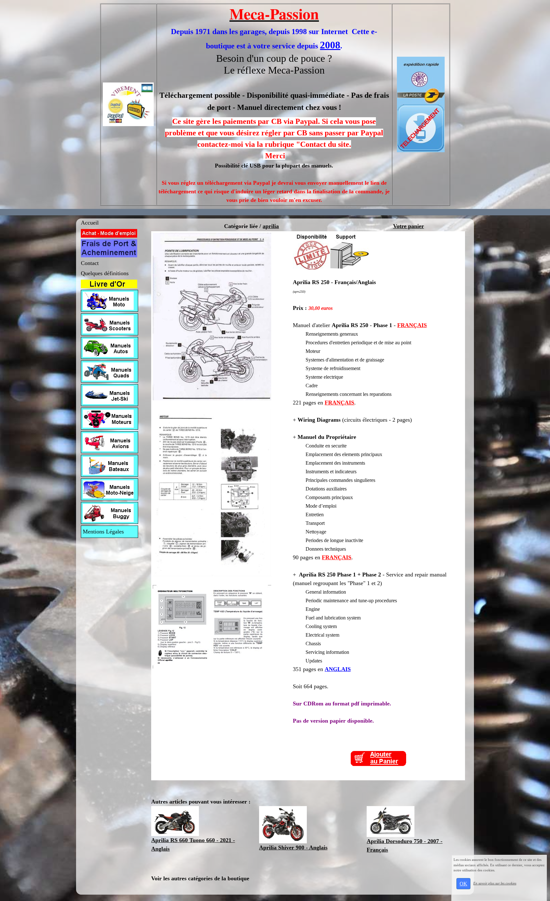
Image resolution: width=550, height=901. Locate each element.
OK (463, 883)
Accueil (90, 222)
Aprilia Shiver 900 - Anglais (293, 847)
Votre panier (408, 226)
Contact (90, 263)
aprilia (271, 226)
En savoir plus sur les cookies (494, 883)
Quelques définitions (105, 273)
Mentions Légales (103, 531)
